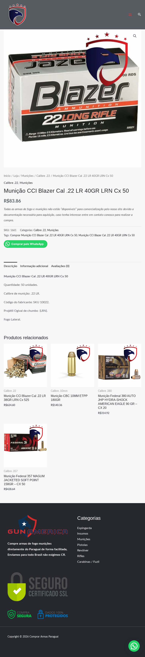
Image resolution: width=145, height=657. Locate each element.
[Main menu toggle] (130, 15)
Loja (16, 176)
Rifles (80, 556)
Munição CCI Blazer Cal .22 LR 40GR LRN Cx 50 (107, 235)
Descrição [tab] (10, 266)
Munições (27, 176)
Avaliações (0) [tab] (60, 266)
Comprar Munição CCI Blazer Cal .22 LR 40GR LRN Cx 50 (43, 235)
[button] (139, 14)
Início (7, 176)
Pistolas (82, 544)
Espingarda (84, 528)
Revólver (83, 550)
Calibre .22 (43, 176)
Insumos (82, 533)
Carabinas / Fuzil (88, 561)
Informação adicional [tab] (34, 266)
